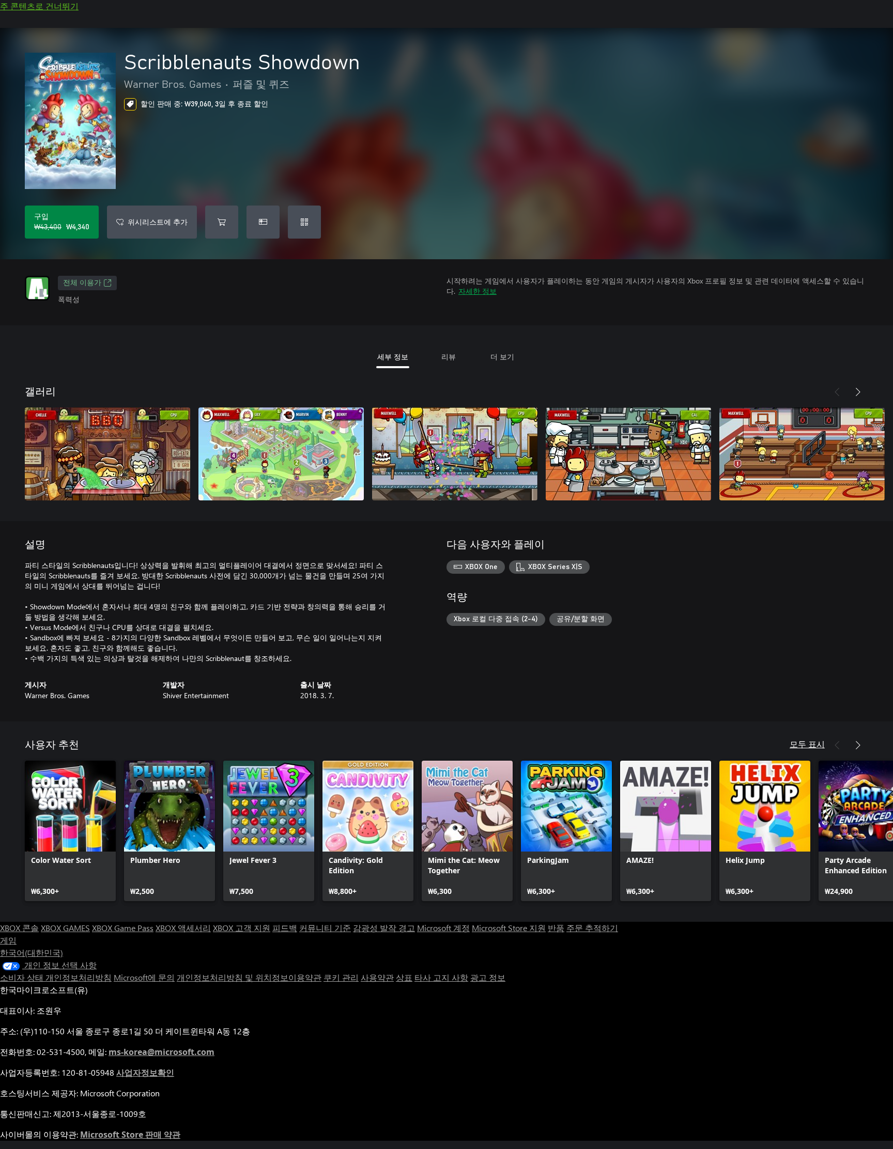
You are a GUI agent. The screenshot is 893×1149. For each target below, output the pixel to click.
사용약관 (377, 977)
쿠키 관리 (341, 977)
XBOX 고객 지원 (241, 927)
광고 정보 (487, 977)
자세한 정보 (477, 291)
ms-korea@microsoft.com (161, 1052)
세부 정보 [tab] (392, 356)
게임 (8, 940)
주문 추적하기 (592, 927)
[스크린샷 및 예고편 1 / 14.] (107, 453)
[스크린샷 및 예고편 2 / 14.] (281, 453)
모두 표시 (807, 743)
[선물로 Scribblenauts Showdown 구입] (263, 222)
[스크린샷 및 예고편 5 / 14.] (802, 453)
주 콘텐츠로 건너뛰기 (39, 6)
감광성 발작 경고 (384, 927)
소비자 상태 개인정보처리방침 (56, 977)
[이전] (837, 392)
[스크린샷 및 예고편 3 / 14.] (454, 453)
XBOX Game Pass (122, 927)
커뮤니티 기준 (325, 927)
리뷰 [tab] (448, 356)
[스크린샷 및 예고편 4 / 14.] (628, 453)
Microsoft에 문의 (144, 977)
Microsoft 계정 (443, 927)
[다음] (858, 392)
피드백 (284, 927)
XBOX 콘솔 (19, 927)
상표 (404, 977)
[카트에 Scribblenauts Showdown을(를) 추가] (221, 222)
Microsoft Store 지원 (509, 927)
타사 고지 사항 (441, 977)
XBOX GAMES (65, 927)
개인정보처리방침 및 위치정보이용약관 (249, 977)
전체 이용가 (82, 283)
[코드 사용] (304, 222)
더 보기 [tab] (502, 356)
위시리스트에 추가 (158, 222)
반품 (556, 927)
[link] (70, 831)
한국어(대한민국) (31, 952)
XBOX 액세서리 (183, 927)
